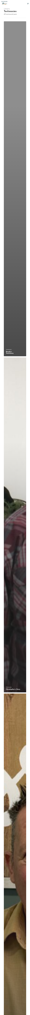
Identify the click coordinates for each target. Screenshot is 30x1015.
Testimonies (9, 349)
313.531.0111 (4, 1)
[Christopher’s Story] (15, 524)
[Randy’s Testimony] (15, 188)
